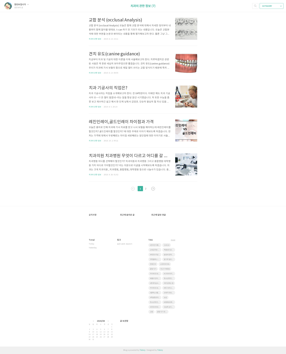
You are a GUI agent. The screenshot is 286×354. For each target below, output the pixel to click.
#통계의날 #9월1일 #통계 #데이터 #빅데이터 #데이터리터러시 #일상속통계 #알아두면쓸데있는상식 (155, 283)
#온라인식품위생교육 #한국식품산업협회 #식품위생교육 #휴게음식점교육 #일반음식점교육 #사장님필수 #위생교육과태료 (155, 245)
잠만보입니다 (20, 4)
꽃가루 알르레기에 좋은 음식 (169, 259)
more (173, 240)
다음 (153, 188)
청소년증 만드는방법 (169, 278)
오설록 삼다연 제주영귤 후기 (169, 307)
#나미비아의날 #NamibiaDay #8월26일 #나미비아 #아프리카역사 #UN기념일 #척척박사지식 (169, 274)
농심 (165, 297)
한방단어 (153, 264)
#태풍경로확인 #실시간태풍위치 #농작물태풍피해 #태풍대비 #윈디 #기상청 (169, 302)
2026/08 (101, 321)
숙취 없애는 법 (168, 283)
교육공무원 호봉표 (155, 250)
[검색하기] (255, 6)
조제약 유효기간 (169, 293)
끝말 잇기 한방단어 (162, 312)
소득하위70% (164, 264)
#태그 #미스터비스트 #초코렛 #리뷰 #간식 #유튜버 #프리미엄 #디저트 (169, 288)
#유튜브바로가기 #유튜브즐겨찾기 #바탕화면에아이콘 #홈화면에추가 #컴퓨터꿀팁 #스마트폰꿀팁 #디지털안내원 (155, 307)
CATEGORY (267, 6)
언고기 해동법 (165, 269)
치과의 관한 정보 (95, 39)
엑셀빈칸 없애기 (169, 250)
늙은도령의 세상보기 (124, 244)
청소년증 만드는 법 (155, 302)
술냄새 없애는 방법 (169, 255)
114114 (166, 245)
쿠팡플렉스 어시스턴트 (155, 259)
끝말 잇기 (153, 269)
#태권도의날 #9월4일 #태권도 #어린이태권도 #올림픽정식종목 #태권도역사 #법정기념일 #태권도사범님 (155, 255)
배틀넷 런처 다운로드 (155, 278)
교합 (151, 312)
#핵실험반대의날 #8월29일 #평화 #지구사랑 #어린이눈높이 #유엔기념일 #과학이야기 (155, 297)
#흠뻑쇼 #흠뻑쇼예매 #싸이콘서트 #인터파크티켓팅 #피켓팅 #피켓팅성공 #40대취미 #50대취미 (155, 293)
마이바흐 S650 (155, 288)
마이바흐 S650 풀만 (155, 274)
